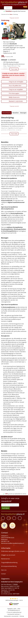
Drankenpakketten (7, 229)
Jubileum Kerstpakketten (15, 227)
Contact (3, 574)
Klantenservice (5, 559)
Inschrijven (5, 508)
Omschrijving (6, 113)
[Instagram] (20, 518)
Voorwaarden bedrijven (13, 614)
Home (11, 14)
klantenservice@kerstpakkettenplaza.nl (12, 543)
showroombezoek (6, 200)
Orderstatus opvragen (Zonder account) (13, 551)
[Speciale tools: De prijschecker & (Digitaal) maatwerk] (23, 7)
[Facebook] (3, 518)
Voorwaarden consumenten (11, 616)
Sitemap (22, 616)
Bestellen (16, 113)
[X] (14, 518)
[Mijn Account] (22, 7)
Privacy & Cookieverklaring (14, 612)
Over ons (3, 570)
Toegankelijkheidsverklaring (9, 562)
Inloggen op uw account (8, 555)
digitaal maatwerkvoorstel (16, 202)
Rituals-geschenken (20, 229)
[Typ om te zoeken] (11, 7)
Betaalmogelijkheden (7, 490)
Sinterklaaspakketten (10, 231)
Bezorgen (23, 113)
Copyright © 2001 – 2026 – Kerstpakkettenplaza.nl (14, 609)
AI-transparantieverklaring (9, 566)
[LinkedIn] (8, 518)
